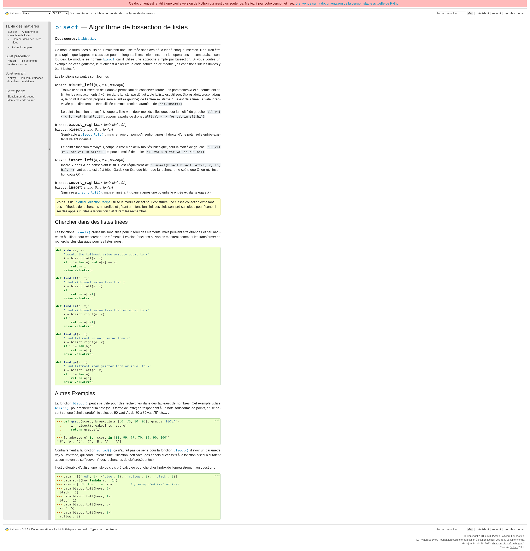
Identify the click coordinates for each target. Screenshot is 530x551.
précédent (482, 13)
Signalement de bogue (20, 96)
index (521, 13)
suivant (496, 13)
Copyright (472, 536)
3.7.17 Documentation (36, 529)
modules (509, 13)
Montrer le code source (21, 100)
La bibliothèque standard (109, 13)
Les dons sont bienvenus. (510, 539)
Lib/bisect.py (87, 38)
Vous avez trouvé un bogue (507, 543)
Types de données (141, 13)
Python (14, 13)
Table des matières (22, 26)
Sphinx (514, 547)
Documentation (79, 13)
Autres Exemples (22, 47)
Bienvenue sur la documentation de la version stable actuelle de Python (347, 3)
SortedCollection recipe (93, 202)
